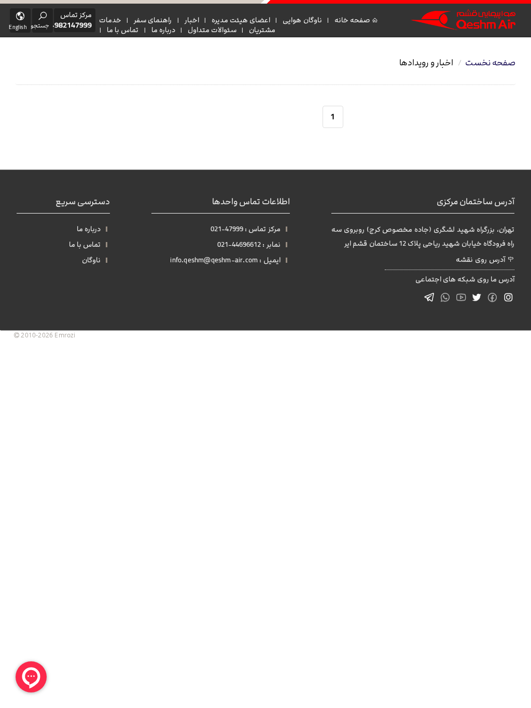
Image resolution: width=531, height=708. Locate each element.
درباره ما (163, 30)
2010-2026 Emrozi (47, 335)
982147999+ (71, 25)
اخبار (192, 20)
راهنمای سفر (153, 20)
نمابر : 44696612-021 (248, 244)
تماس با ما (122, 30)
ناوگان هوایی (302, 20)
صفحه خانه (353, 20)
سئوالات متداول (212, 30)
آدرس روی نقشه (481, 259)
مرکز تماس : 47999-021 (246, 229)
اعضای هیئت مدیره (241, 20)
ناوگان (91, 260)
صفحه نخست (490, 62)
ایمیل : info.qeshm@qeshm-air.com (225, 260)
